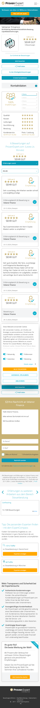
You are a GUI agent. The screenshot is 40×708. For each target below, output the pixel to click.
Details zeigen (28, 364)
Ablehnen (20, 381)
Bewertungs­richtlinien (9, 698)
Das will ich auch (20, 13)
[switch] (21, 354)
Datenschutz (32, 698)
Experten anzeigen (20, 554)
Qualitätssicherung (22, 698)
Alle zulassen (20, 369)
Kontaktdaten (18, 85)
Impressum (20, 700)
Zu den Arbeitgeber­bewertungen (20, 72)
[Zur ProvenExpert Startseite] (12, 4)
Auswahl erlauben (20, 375)
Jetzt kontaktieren (21, 78)
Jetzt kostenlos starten (20, 677)
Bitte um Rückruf (11, 454)
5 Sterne (24, 94)
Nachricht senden (20, 460)
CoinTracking (6, 502)
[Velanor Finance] (10, 43)
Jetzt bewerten (20, 61)
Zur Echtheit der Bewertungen (20, 55)
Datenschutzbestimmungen (23, 466)
